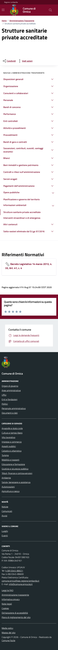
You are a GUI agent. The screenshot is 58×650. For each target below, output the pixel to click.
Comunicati (7, 511)
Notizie (5, 506)
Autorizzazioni (8, 486)
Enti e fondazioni (9, 399)
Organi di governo (10, 386)
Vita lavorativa (8, 437)
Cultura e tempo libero (12, 433)
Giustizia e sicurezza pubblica (15, 468)
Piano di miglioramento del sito (16, 617)
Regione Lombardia (11, 2)
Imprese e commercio (12, 441)
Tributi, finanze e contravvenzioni (17, 473)
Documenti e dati (10, 413)
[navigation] (3, 10)
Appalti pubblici (9, 446)
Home (4, 20)
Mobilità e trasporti (10, 459)
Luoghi (5, 531)
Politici (5, 404)
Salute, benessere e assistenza (16, 482)
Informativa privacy (11, 599)
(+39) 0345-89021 (14, 570)
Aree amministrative (11, 390)
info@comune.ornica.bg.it (21, 584)
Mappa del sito (8, 632)
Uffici (4, 395)
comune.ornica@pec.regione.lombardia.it (20, 580)
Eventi (5, 535)
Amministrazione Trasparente (21, 20)
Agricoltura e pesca (10, 491)
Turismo (5, 455)
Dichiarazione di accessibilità (15, 612)
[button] (29, 79)
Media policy (7, 628)
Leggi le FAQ (7, 590)
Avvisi (4, 515)
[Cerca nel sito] (50, 10)
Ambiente (6, 477)
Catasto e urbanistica (11, 450)
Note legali (7, 603)
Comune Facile (8, 640)
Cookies (5, 608)
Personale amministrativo (14, 408)
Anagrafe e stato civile (12, 428)
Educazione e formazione (13, 464)
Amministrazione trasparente (15, 595)
